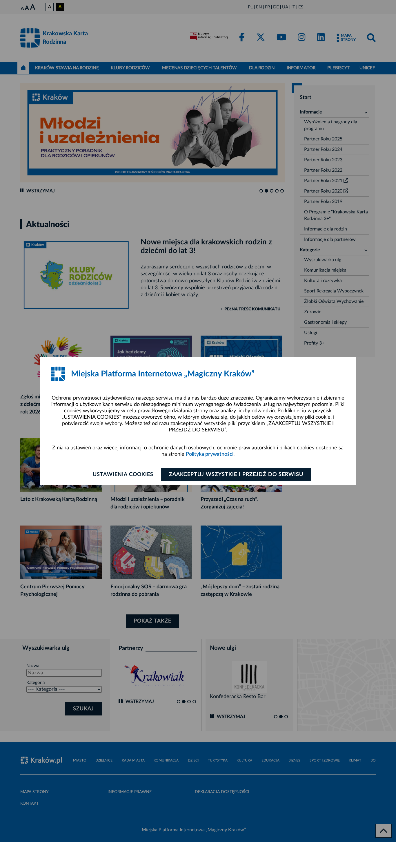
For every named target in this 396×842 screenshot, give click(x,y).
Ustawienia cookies (123, 474)
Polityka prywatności (209, 454)
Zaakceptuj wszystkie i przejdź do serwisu (236, 474)
